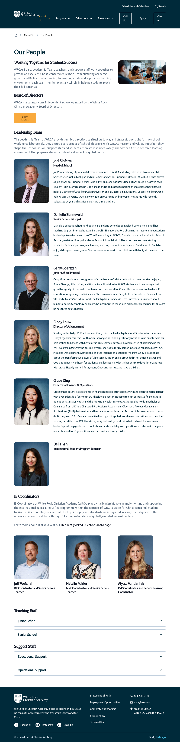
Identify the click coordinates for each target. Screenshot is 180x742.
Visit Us (125, 18)
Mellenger (161, 737)
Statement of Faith (100, 695)
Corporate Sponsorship (103, 709)
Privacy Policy (97, 715)
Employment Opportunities (105, 702)
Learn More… (25, 118)
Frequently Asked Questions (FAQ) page (86, 525)
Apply (143, 18)
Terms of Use (97, 722)
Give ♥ (159, 18)
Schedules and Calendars (135, 6)
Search (162, 6)
